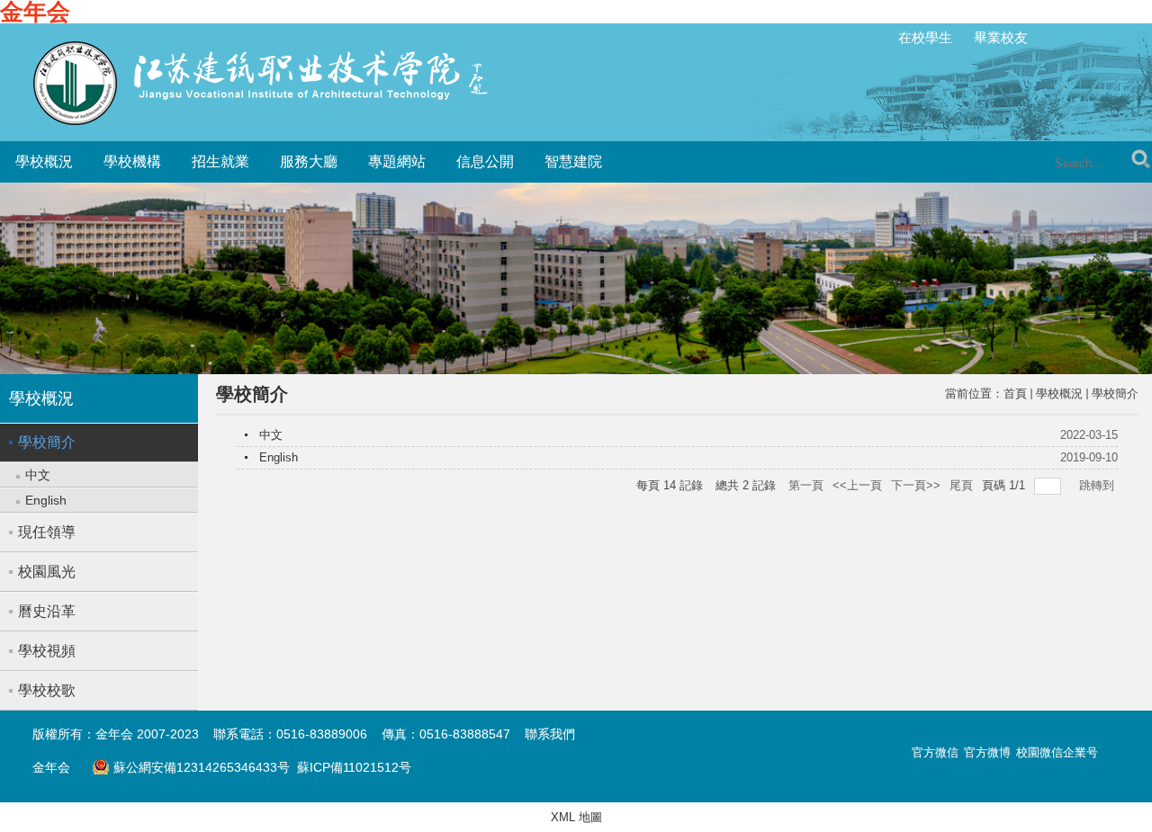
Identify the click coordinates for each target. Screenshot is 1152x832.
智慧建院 (573, 161)
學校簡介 (1115, 393)
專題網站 (397, 161)
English (278, 457)
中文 (271, 435)
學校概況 (44, 161)
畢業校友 (1001, 37)
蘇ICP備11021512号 (354, 767)
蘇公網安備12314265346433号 (191, 767)
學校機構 (132, 161)
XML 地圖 (576, 817)
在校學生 (925, 37)
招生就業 (220, 161)
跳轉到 (1098, 485)
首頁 (1015, 393)
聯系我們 (550, 734)
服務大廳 (309, 161)
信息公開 (485, 161)
